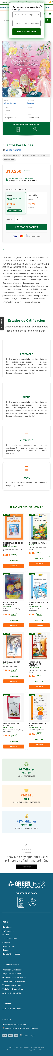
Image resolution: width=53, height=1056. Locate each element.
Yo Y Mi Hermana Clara (11, 724)
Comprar (6, 942)
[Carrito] (49, 14)
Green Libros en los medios (14, 977)
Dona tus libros (8, 946)
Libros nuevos (8, 931)
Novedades (7, 927)
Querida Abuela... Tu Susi (38, 603)
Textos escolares (9, 938)
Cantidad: (10, 219)
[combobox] (26, 15)
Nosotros (6, 950)
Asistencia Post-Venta (11, 993)
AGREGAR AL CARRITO (26, 227)
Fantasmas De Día (11, 662)
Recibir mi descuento (26, 31)
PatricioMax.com (40, 1050)
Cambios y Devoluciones (12, 969)
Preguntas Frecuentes (11, 973)
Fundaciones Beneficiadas (13, 981)
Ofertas (5, 934)
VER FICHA (14, 561)
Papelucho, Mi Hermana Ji (10, 603)
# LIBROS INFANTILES (11, 155)
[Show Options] (38, 15)
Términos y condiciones (12, 985)
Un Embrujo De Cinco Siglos (13, 544)
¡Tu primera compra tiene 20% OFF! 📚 (26, 8)
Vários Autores (10, 103)
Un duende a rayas (38, 543)
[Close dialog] (40, 5)
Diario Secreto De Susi (37, 724)
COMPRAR (13, 566)
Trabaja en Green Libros (12, 989)
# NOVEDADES (9, 160)
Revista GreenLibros (11, 954)
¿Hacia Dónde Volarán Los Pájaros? (35, 664)
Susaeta (30, 103)
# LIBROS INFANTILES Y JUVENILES (36, 155)
